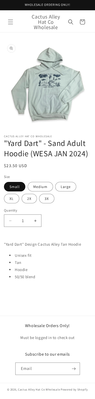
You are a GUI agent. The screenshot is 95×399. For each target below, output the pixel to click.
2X (29, 198)
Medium (40, 186)
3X (47, 198)
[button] (10, 22)
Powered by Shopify (74, 389)
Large (66, 186)
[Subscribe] (74, 369)
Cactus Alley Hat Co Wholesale (39, 389)
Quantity (10, 210)
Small (15, 186)
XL (12, 198)
